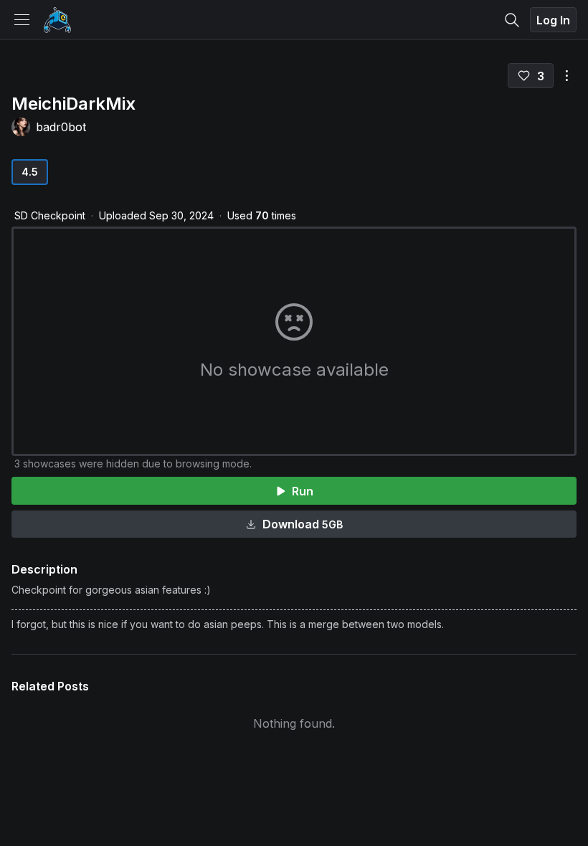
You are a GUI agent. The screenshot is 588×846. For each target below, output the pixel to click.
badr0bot (61, 127)
